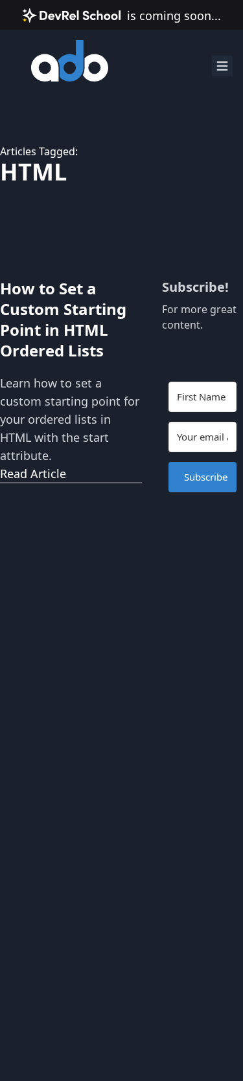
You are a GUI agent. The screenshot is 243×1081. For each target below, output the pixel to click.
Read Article (33, 473)
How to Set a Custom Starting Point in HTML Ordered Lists (63, 319)
